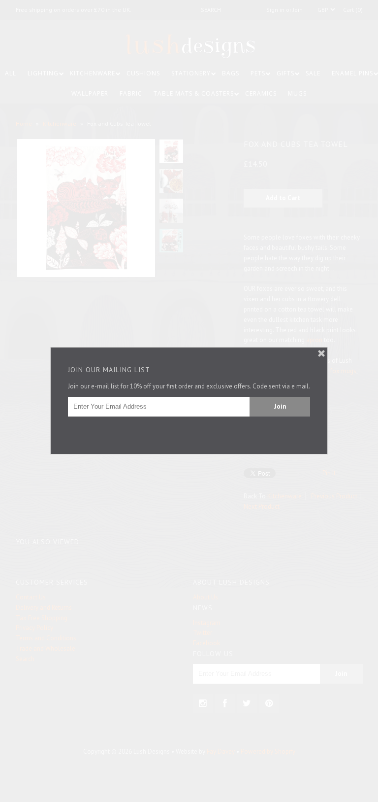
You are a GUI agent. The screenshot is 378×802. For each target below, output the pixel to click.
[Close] (321, 353)
